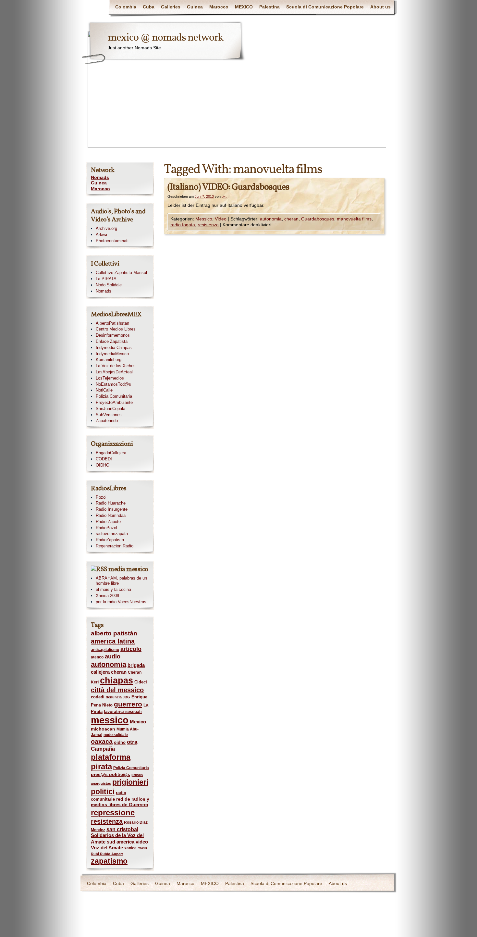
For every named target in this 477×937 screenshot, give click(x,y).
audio (112, 656)
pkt (224, 196)
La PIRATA (106, 278)
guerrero (128, 704)
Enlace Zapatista (112, 341)
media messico (128, 569)
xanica (130, 848)
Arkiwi (101, 234)
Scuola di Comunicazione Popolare (325, 6)
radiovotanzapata (112, 533)
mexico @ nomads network (165, 38)
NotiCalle (104, 390)
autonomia (271, 218)
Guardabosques (317, 218)
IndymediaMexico (112, 353)
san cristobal (122, 829)
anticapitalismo (105, 649)
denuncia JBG (118, 697)
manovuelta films (354, 218)
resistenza (208, 224)
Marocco (218, 6)
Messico (203, 218)
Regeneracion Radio (114, 545)
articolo (130, 649)
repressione (113, 812)
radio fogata (182, 224)
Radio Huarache (111, 503)
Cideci (140, 682)
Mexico (138, 721)
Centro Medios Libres (116, 329)
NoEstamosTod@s (113, 384)
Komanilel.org (108, 359)
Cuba (148, 6)
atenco (97, 657)
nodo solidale (116, 734)
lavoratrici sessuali (123, 711)
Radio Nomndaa (111, 515)
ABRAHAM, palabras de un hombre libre (121, 581)
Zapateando (107, 420)
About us (380, 6)
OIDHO (102, 465)
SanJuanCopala (110, 408)
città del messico (117, 689)
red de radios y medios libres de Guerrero (120, 801)
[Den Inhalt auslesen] (99, 569)
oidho (120, 742)
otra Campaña (114, 745)
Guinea (195, 6)
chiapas (116, 680)
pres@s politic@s (110, 774)
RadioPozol (106, 527)
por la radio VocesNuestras (121, 601)
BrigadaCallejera (111, 452)
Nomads (100, 177)
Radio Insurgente (112, 509)
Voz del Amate (107, 847)
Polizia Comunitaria (114, 396)
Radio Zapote (108, 521)
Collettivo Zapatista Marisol (121, 272)
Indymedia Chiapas (114, 347)
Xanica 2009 (107, 595)
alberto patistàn (114, 633)
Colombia (125, 6)
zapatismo (109, 861)
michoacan (103, 728)
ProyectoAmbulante (114, 402)
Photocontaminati (112, 240)
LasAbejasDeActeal (114, 371)
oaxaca (102, 741)
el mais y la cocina (113, 589)
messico (109, 720)
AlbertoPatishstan (112, 323)
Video (220, 218)
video (142, 841)
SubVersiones (109, 414)
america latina (113, 641)
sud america (120, 841)
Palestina (269, 6)
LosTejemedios (110, 378)
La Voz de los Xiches (116, 365)
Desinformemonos (113, 335)
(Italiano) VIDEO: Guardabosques (228, 187)
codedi (97, 696)
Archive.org (106, 228)
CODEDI (104, 458)
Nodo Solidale (109, 284)
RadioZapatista (110, 539)
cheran (291, 218)
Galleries (170, 6)
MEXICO (244, 6)
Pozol (101, 497)
